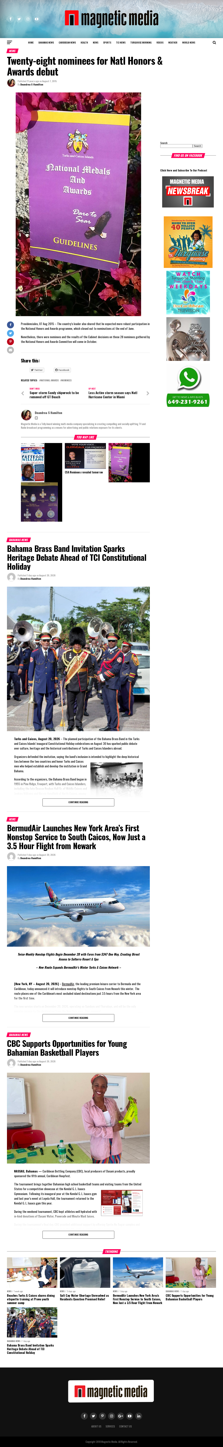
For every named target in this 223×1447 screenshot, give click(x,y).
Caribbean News (67, 42)
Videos (159, 42)
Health (84, 42)
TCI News (120, 42)
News (95, 42)
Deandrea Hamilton (30, 578)
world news (188, 42)
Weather (172, 42)
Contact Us (125, 1426)
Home (31, 42)
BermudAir (68, 983)
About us (96, 1426)
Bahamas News (46, 42)
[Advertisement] (182, 114)
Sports (107, 42)
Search (163, 143)
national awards (50, 380)
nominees (67, 380)
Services (110, 1426)
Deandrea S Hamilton (31, 84)
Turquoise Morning (141, 42)
